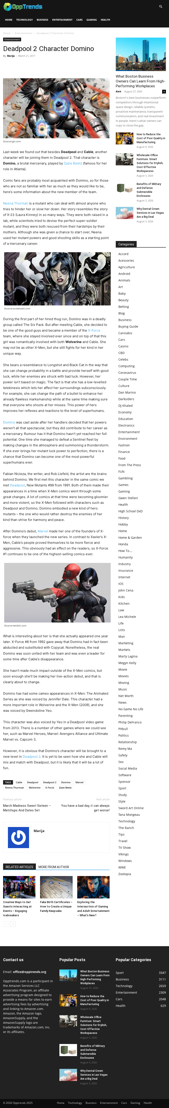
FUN (121, 471)
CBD (121, 353)
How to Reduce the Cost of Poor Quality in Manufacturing (151, 138)
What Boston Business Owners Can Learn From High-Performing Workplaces (140, 81)
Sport (122, 788)
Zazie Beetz (73, 163)
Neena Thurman (15, 203)
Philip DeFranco (129, 722)
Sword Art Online (131, 808)
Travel (122, 841)
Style (121, 801)
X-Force (94, 330)
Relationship (127, 742)
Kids (121, 597)
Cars (79, 19)
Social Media (127, 768)
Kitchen (124, 603)
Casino (123, 346)
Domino (9, 422)
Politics (123, 735)
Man (121, 636)
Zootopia (124, 874)
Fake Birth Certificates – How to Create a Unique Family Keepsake (56, 906)
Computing (126, 366)
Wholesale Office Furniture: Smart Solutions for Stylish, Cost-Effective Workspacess (150, 163)
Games (123, 485)
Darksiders (126, 399)
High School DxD (130, 511)
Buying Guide (128, 326)
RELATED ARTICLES (19, 867)
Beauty (123, 300)
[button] (160, 7)
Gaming (91, 19)
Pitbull (123, 729)
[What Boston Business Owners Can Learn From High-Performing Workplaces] (141, 54)
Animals (124, 280)
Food (121, 458)
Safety (122, 755)
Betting (123, 307)
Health (105, 19)
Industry (124, 564)
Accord (123, 254)
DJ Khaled (125, 405)
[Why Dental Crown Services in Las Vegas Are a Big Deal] (124, 213)
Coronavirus (127, 373)
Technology (24, 19)
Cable (19, 782)
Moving (123, 683)
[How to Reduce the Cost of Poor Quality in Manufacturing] (124, 138)
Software (124, 775)
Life (121, 623)
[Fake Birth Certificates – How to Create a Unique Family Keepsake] (56, 887)
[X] (17, 65)
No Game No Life (130, 709)
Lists (121, 630)
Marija (11, 55)
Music (122, 689)
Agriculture (126, 267)
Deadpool (17, 485)
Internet (124, 577)
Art (120, 287)
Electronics (126, 425)
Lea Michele (127, 617)
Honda (123, 544)
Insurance (125, 570)
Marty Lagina (128, 656)
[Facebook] (7, 65)
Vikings (123, 854)
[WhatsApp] (37, 65)
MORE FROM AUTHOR (54, 867)
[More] (48, 65)
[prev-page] (6, 924)
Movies (123, 676)
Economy (125, 412)
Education (125, 419)
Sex (120, 762)
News (122, 702)
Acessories (126, 260)
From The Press (129, 465)
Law (121, 610)
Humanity (125, 557)
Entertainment (62, 19)
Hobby (123, 524)
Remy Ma (125, 749)
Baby (122, 293)
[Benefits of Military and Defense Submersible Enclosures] (124, 188)
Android (124, 274)
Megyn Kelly (127, 663)
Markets (124, 650)
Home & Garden (130, 537)
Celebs (123, 359)
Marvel (43, 531)
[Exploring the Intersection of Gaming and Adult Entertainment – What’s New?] (93, 887)
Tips (121, 834)
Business (42, 19)
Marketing (125, 643)
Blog (121, 313)
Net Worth (126, 696)
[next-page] (13, 924)
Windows (125, 861)
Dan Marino (127, 392)
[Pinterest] (27, 65)
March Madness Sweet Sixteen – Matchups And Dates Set (27, 808)
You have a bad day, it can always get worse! (85, 808)
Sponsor (124, 781)
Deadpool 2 (31, 756)
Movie (122, 669)
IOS (120, 584)
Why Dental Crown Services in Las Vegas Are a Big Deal (150, 212)
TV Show (124, 847)
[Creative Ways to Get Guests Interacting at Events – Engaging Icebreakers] (19, 887)
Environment (127, 438)
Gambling (125, 478)
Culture (123, 386)
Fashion (124, 445)
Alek (118, 91)
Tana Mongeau (129, 814)
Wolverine (34, 787)
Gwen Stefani (128, 498)
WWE (122, 867)
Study (122, 795)
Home (8, 19)
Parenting (125, 716)
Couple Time (127, 379)
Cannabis (125, 333)
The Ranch (126, 828)
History (123, 518)
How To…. (125, 551)
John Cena (125, 590)
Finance (124, 452)
